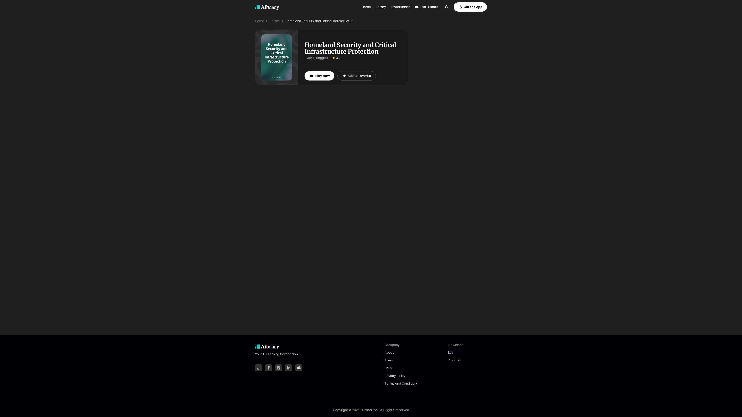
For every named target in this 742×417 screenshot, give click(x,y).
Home (366, 7)
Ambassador (400, 7)
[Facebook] (268, 367)
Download (456, 345)
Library (380, 7)
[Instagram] (278, 367)
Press (389, 360)
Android (454, 360)
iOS (450, 352)
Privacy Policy (395, 376)
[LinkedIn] (288, 367)
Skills (388, 368)
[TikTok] (258, 367)
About (389, 352)
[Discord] (298, 367)
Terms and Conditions (401, 383)
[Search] (447, 7)
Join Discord (429, 7)
